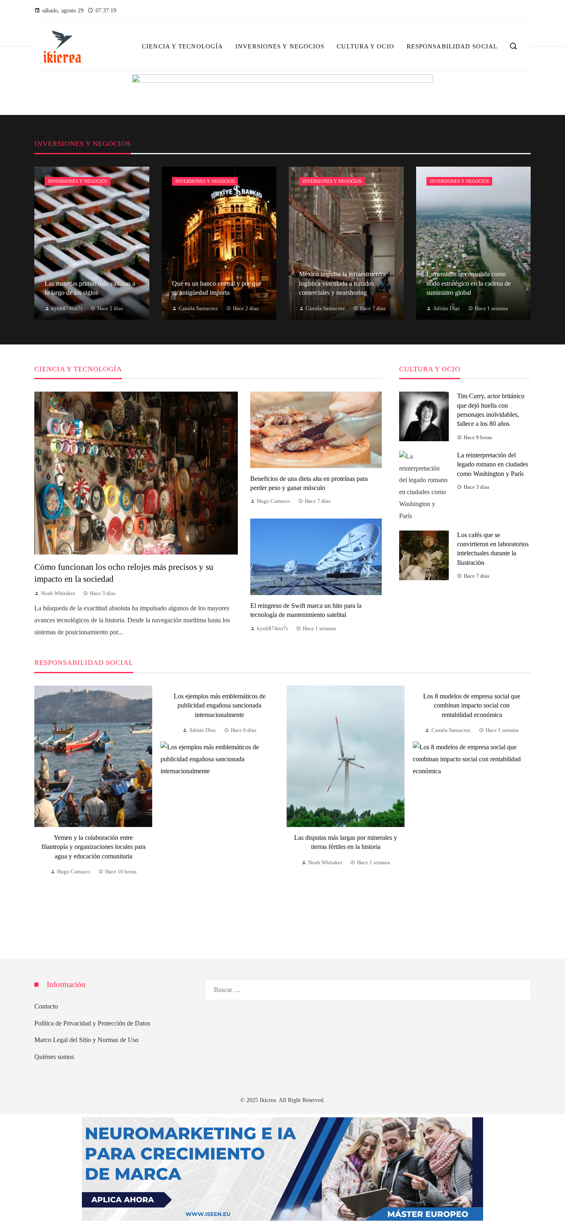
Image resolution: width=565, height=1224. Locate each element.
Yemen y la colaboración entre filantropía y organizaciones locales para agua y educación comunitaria (93, 847)
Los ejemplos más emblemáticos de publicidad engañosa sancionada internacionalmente (220, 705)
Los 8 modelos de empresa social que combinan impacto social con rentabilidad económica (471, 705)
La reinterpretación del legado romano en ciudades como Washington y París (492, 464)
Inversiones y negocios (77, 181)
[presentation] (40, 812)
